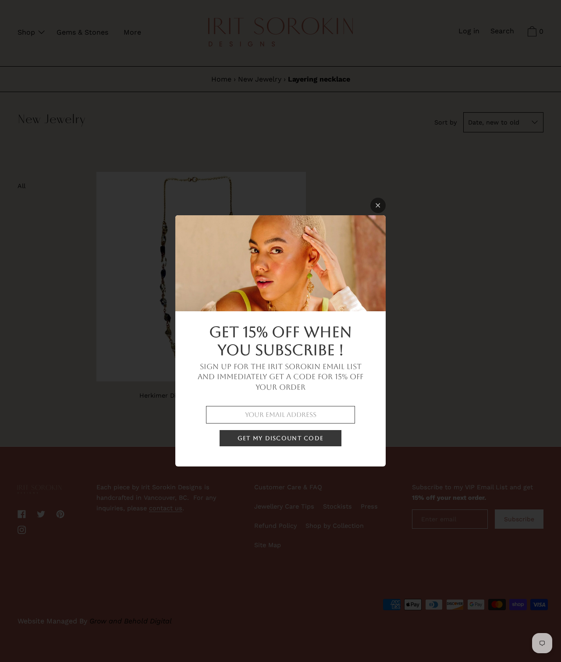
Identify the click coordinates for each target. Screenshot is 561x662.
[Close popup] (378, 205)
